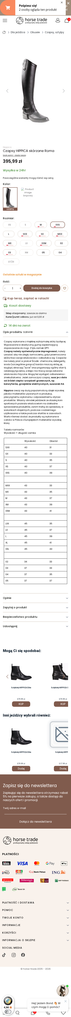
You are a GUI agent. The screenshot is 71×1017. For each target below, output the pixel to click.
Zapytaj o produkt (15, 607)
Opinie (7, 598)
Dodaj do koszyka (41, 288)
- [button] (5, 288)
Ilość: (6, 281)
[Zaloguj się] (58, 20)
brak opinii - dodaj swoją (14, 155)
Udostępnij (10, 626)
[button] (17, 1013)
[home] (4, 32)
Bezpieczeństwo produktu (20, 617)
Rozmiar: (8, 218)
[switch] (8, 1012)
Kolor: (7, 184)
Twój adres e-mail (14, 808)
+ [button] (20, 288)
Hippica (7, 147)
